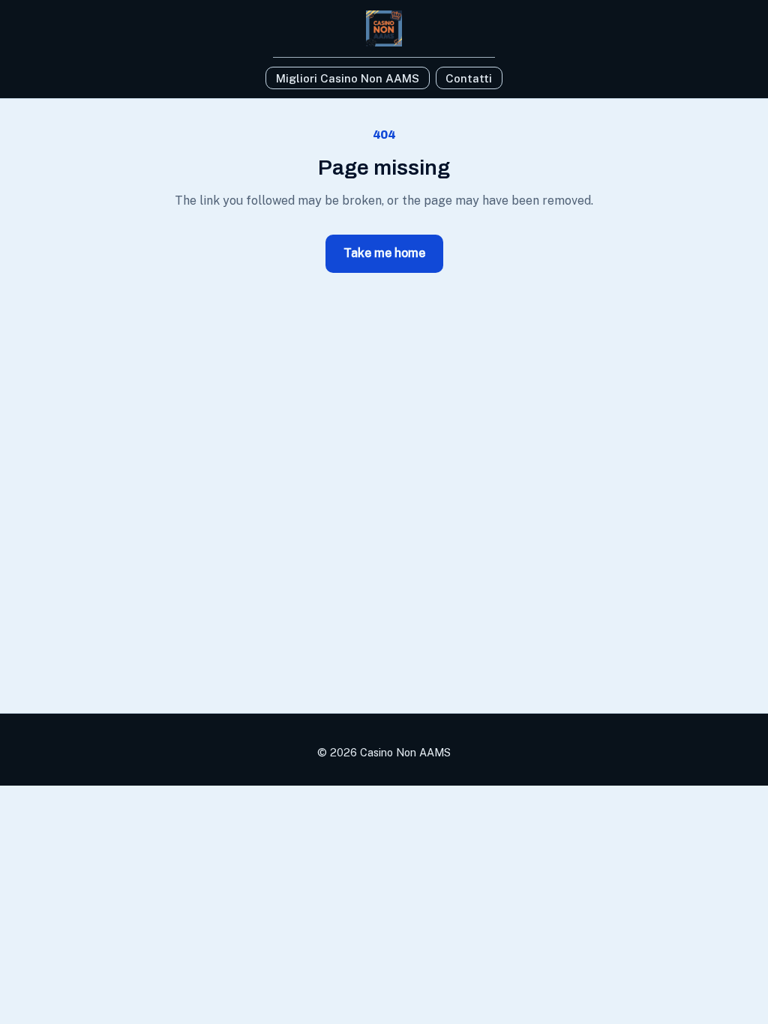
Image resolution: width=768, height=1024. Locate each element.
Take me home (384, 253)
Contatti (469, 78)
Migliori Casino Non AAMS (347, 78)
